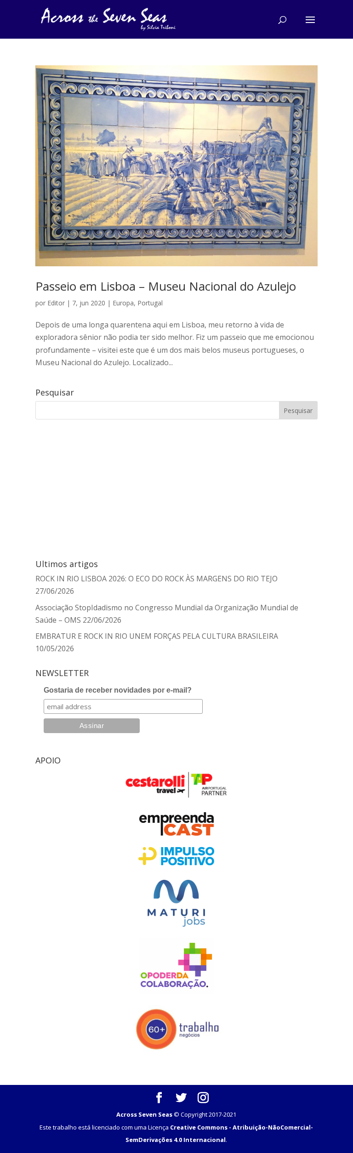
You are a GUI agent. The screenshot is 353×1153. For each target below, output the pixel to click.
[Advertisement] (89, 487)
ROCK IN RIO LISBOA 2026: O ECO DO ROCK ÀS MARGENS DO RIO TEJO (156, 579)
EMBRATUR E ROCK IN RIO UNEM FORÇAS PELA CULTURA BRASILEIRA (156, 636)
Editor (56, 302)
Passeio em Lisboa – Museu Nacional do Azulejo (165, 286)
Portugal (150, 302)
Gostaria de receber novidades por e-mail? (118, 690)
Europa (123, 302)
